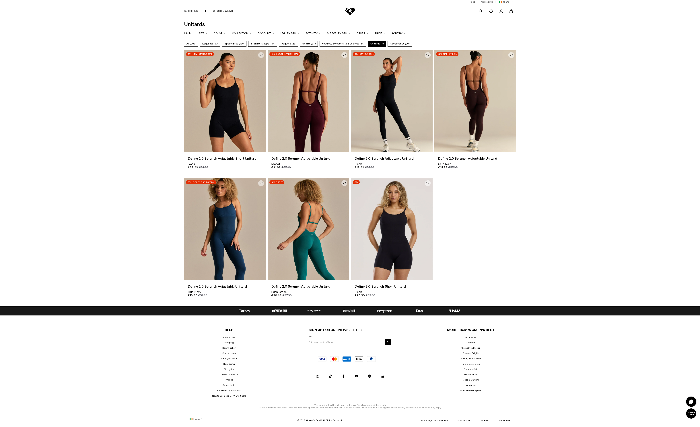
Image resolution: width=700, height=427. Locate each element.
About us (470, 385)
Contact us (229, 337)
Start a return (229, 353)
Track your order (229, 358)
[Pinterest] (369, 376)
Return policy (229, 347)
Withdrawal (504, 420)
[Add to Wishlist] (261, 55)
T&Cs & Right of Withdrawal (434, 420)
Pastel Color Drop (471, 363)
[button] (505, 2)
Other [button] (361, 33)
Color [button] (218, 33)
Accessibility (229, 385)
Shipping (229, 342)
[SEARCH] (481, 11)
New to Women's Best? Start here (229, 395)
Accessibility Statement (229, 390)
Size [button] (201, 33)
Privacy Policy (465, 420)
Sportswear (471, 337)
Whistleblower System (471, 390)
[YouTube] (356, 376)
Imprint (229, 379)
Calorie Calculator (229, 374)
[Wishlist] (491, 11)
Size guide (229, 369)
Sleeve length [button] (337, 33)
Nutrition (470, 342)
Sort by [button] (396, 33)
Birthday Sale (471, 369)
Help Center (229, 363)
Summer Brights (470, 353)
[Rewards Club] (691, 413)
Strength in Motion (471, 347)
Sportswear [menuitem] (223, 11)
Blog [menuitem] (472, 1)
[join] (388, 342)
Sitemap (485, 420)
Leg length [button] (288, 33)
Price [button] (378, 33)
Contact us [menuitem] (487, 1)
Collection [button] (240, 33)
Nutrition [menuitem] (191, 11)
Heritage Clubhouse (471, 358)
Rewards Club (471, 374)
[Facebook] (343, 376)
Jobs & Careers (471, 379)
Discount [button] (264, 33)
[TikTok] (330, 376)
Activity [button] (312, 33)
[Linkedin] (382, 376)
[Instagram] (317, 376)
